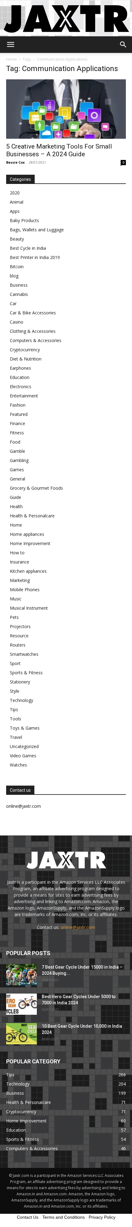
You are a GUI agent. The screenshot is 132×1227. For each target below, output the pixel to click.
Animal (16, 202)
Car (13, 303)
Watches (18, 765)
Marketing (20, 580)
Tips (14, 709)
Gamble (17, 451)
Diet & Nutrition (25, 359)
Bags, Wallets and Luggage (37, 230)
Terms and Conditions (63, 1217)
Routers (17, 645)
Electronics (20, 386)
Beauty (17, 239)
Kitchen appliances (28, 571)
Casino (16, 322)
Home (11, 59)
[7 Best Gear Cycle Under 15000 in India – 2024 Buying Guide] (21, 974)
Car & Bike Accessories (33, 313)
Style (14, 691)
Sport (15, 663)
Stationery (20, 682)
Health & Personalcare (32, 516)
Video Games (23, 756)
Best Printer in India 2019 (35, 257)
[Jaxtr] (66, 18)
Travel (16, 737)
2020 (15, 193)
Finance (17, 423)
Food (15, 442)
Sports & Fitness (26, 672)
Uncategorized (24, 746)
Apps (15, 211)
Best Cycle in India (28, 248)
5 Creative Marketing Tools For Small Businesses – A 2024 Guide (59, 150)
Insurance (19, 562)
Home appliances (27, 534)
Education (19, 377)
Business (19, 285)
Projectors (20, 626)
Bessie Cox (15, 162)
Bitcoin (17, 266)
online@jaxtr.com (77, 927)
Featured (19, 414)
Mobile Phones (25, 589)
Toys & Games (25, 728)
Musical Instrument (29, 608)
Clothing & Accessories (33, 331)
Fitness (17, 433)
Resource (19, 636)
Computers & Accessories (35, 340)
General (17, 479)
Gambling (19, 460)
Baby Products (24, 220)
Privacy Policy (102, 1217)
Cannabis (19, 294)
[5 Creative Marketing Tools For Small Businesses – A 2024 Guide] (66, 109)
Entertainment (24, 396)
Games (17, 469)
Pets (14, 617)
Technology (21, 700)
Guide (15, 497)
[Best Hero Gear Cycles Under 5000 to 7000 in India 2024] (21, 1004)
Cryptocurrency (25, 350)
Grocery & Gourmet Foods (36, 488)
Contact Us (27, 1217)
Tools (15, 719)
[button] (10, 44)
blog (14, 276)
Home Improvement (30, 543)
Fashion (17, 405)
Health (16, 506)
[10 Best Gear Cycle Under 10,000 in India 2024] (21, 1033)
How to (17, 553)
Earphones (20, 368)
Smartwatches (24, 654)
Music (15, 599)
